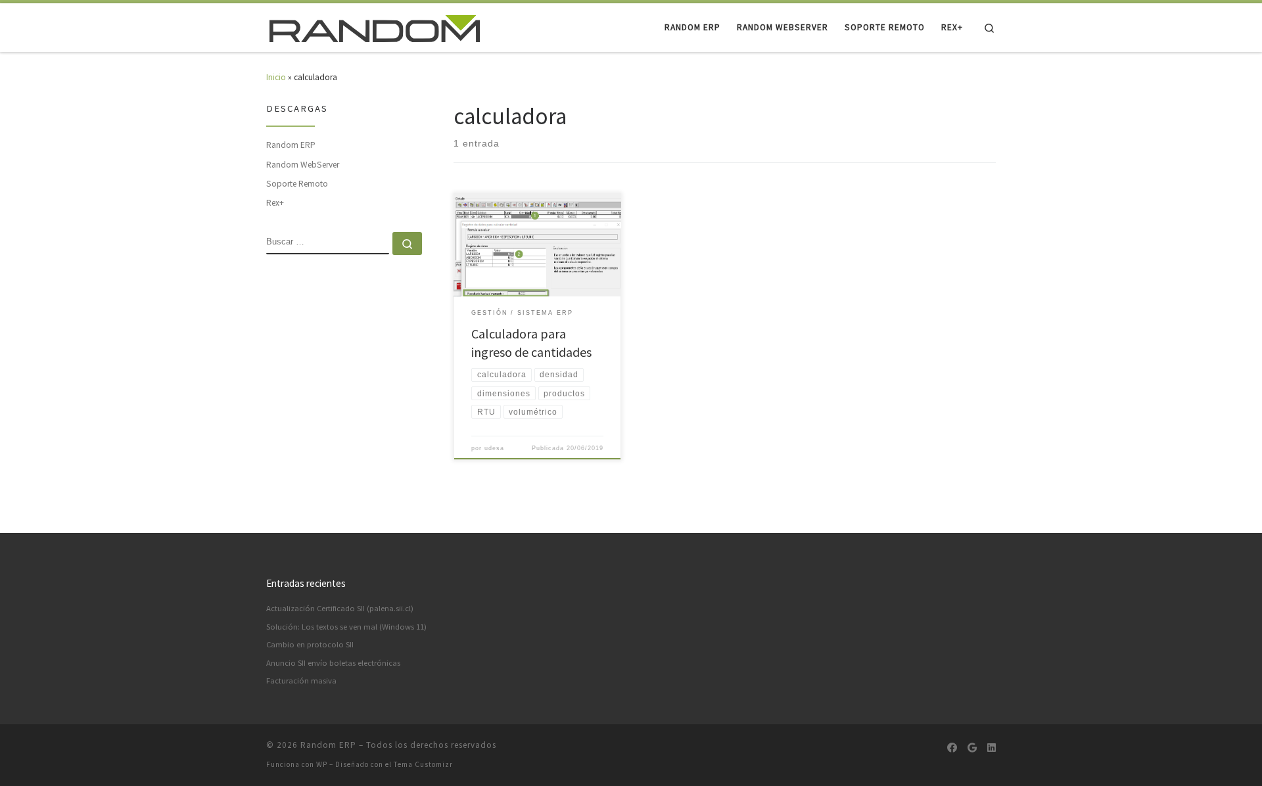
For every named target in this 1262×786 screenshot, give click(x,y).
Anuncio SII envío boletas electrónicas (333, 663)
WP (321, 764)
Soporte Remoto (297, 183)
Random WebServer (302, 164)
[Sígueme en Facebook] (952, 748)
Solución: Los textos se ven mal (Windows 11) (346, 627)
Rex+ (275, 202)
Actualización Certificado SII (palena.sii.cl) (339, 608)
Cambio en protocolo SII (310, 644)
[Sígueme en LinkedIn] (991, 748)
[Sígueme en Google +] (972, 748)
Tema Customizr (423, 764)
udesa (494, 448)
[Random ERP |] (374, 26)
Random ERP (291, 144)
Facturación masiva (301, 680)
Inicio (276, 77)
